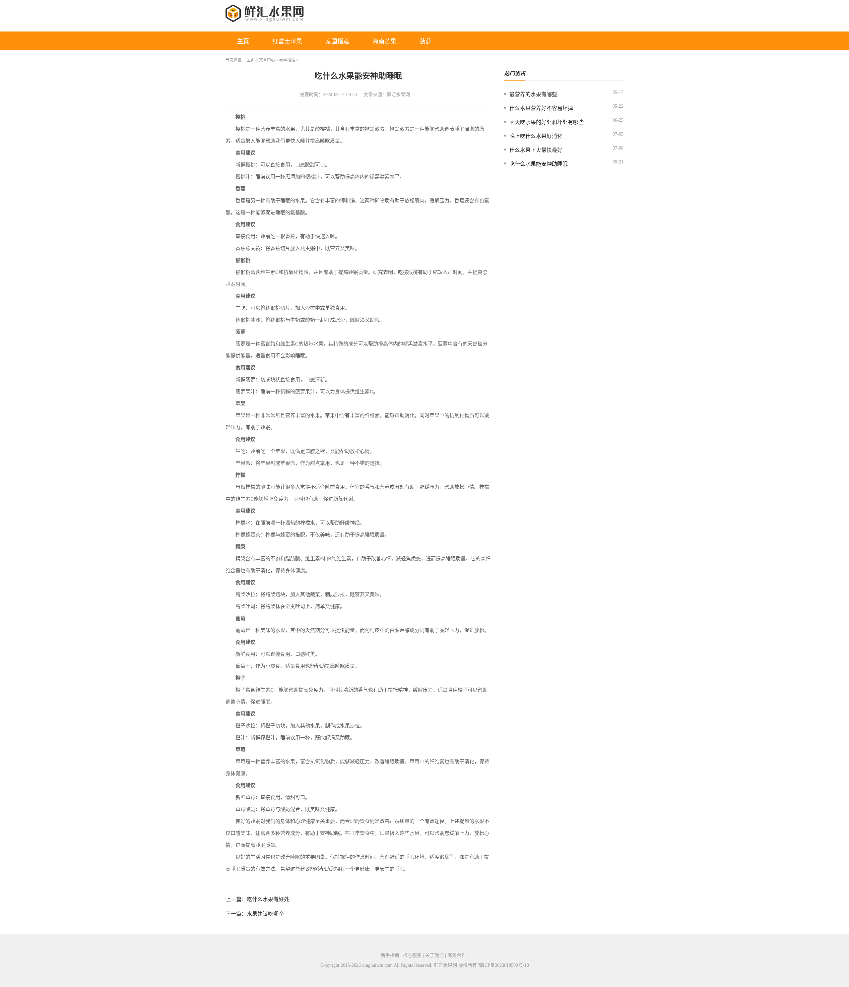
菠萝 (425, 41)
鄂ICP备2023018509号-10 (503, 965)
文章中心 (267, 60)
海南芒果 (384, 41)
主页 (243, 41)
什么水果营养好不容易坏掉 (541, 108)
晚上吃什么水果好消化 (535, 136)
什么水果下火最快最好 (535, 150)
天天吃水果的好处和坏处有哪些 (546, 122)
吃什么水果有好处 (268, 899)
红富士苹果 (287, 41)
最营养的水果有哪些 (533, 94)
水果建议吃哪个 (265, 914)
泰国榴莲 (337, 41)
